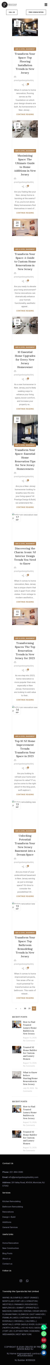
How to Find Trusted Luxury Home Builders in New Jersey (30, 1028)
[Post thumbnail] (16, 1031)
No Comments (29, 1041)
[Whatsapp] (27, 1281)
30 (25, 1008)
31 (29, 1008)
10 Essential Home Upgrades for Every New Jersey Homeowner (25, 359)
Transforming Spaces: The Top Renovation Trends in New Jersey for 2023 (25, 650)
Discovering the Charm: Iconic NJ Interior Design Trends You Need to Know (25, 556)
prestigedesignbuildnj (24, 80)
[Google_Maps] (43, 1346)
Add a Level (20, 49)
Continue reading (25, 114)
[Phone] (43, 1327)
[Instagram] (21, 1281)
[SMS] (43, 1353)
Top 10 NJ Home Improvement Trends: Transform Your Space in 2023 (25, 748)
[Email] (43, 1340)
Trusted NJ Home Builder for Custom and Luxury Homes (30, 1053)
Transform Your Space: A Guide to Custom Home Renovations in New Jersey (25, 261)
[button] (45, 4)
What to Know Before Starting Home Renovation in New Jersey (30, 1078)
